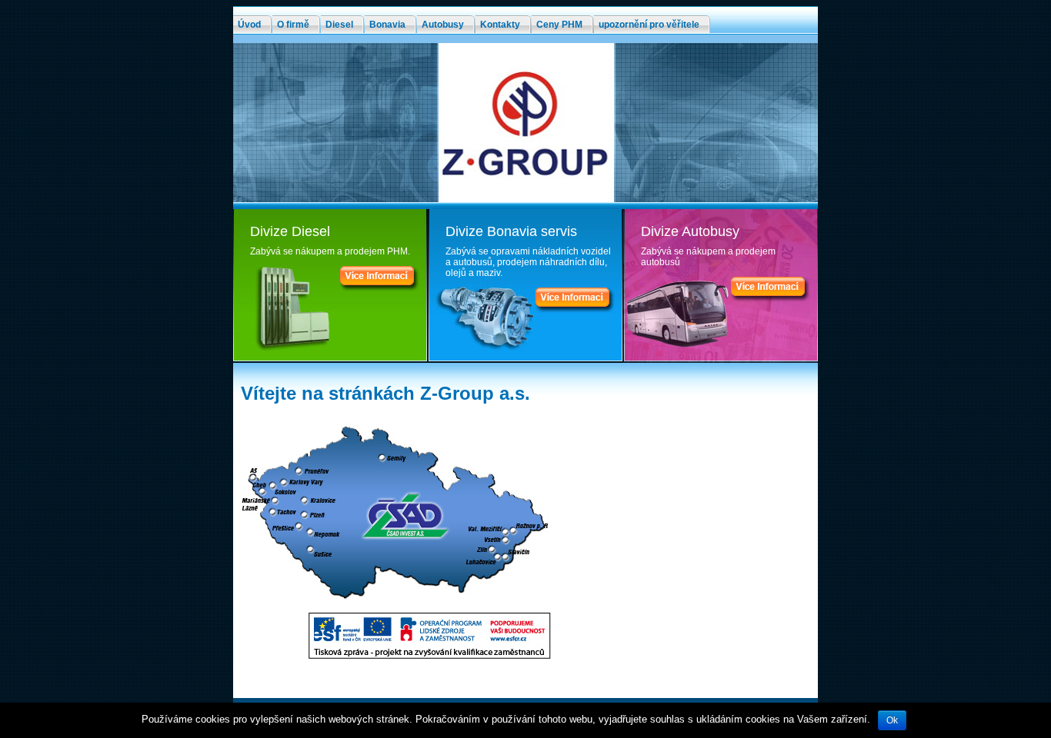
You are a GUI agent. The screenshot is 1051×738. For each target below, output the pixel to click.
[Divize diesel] (379, 288)
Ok (892, 720)
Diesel (339, 24)
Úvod (249, 24)
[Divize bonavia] (575, 309)
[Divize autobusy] (770, 299)
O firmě (293, 24)
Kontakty (500, 24)
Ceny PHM (559, 24)
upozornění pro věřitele (649, 24)
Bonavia (387, 24)
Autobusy (443, 24)
